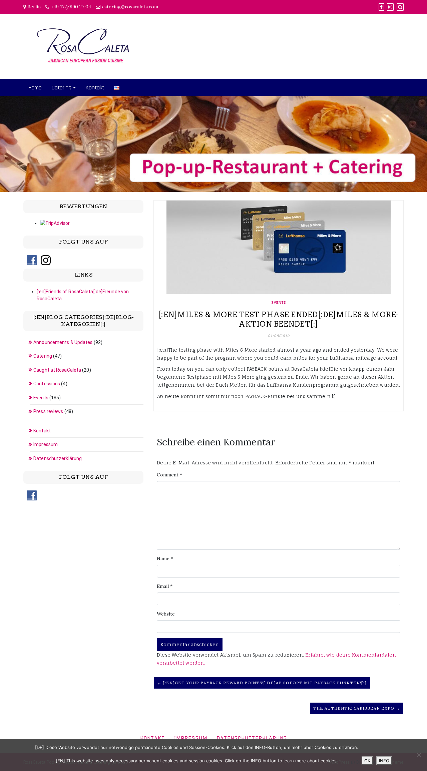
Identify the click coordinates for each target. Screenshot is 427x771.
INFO (384, 760)
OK (367, 760)
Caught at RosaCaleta (57, 370)
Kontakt (95, 87)
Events (279, 302)
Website (166, 614)
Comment (169, 475)
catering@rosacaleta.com (130, 7)
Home (35, 87)
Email (164, 586)
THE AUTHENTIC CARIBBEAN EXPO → (356, 708)
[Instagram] (390, 7)
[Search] (400, 7)
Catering (61, 87)
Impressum (45, 444)
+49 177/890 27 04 (71, 7)
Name (165, 558)
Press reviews (48, 411)
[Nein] (418, 755)
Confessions (46, 383)
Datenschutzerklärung (57, 458)
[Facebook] (381, 7)
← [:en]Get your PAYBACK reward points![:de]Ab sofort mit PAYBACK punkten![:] (262, 682)
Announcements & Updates (62, 342)
